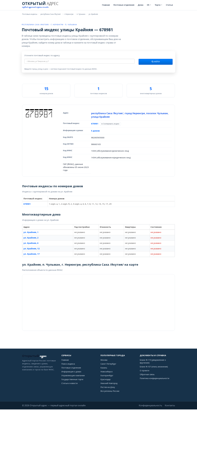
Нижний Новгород (109, 383)
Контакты (170, 405)
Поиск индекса (68, 364)
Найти (156, 62)
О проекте (144, 370)
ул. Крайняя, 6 (30, 243)
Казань (104, 367)
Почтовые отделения (123, 5)
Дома (140, 5)
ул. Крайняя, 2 (30, 237)
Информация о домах (71, 371)
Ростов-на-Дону (108, 387)
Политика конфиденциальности (154, 378)
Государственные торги (72, 379)
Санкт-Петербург (108, 364)
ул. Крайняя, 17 (31, 254)
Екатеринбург (107, 375)
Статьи (169, 5)
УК (149, 5)
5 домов (95, 130)
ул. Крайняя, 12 (31, 248)
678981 (94, 123)
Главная (106, 5)
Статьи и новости (69, 383)
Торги (158, 5)
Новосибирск (107, 371)
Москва (104, 360)
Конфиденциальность (150, 405)
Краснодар (106, 379)
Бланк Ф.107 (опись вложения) (154, 366)
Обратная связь (147, 374)
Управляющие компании (73, 375)
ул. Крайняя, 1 (30, 232)
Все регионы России (110, 391)
